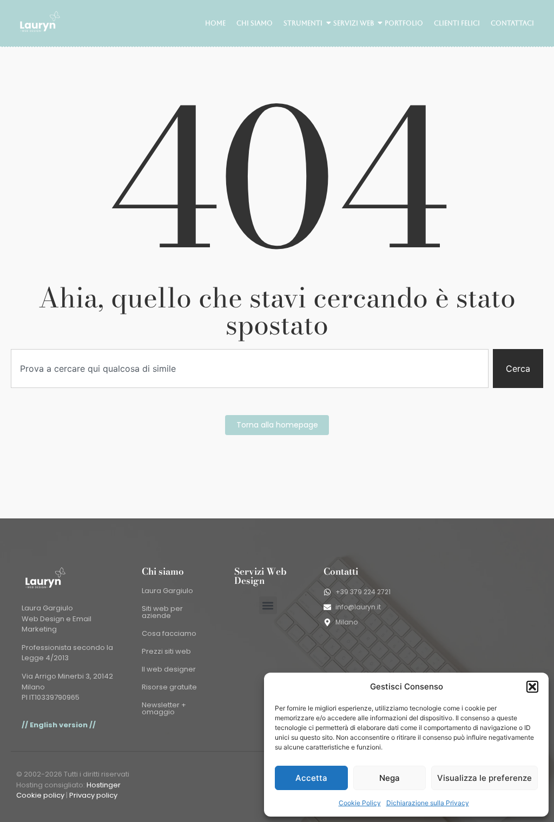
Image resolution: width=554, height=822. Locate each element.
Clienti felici (457, 23)
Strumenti (302, 23)
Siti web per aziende (162, 612)
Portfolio (404, 23)
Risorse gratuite (169, 687)
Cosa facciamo (169, 633)
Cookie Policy (360, 803)
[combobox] (250, 368)
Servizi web (353, 23)
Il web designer (169, 669)
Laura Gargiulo (167, 591)
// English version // (59, 725)
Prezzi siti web (166, 651)
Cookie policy (40, 795)
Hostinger (104, 785)
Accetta (311, 778)
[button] (532, 686)
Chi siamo (254, 23)
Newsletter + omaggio (164, 708)
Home (215, 23)
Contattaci (512, 23)
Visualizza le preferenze (484, 778)
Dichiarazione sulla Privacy (427, 803)
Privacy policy (93, 795)
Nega (389, 778)
